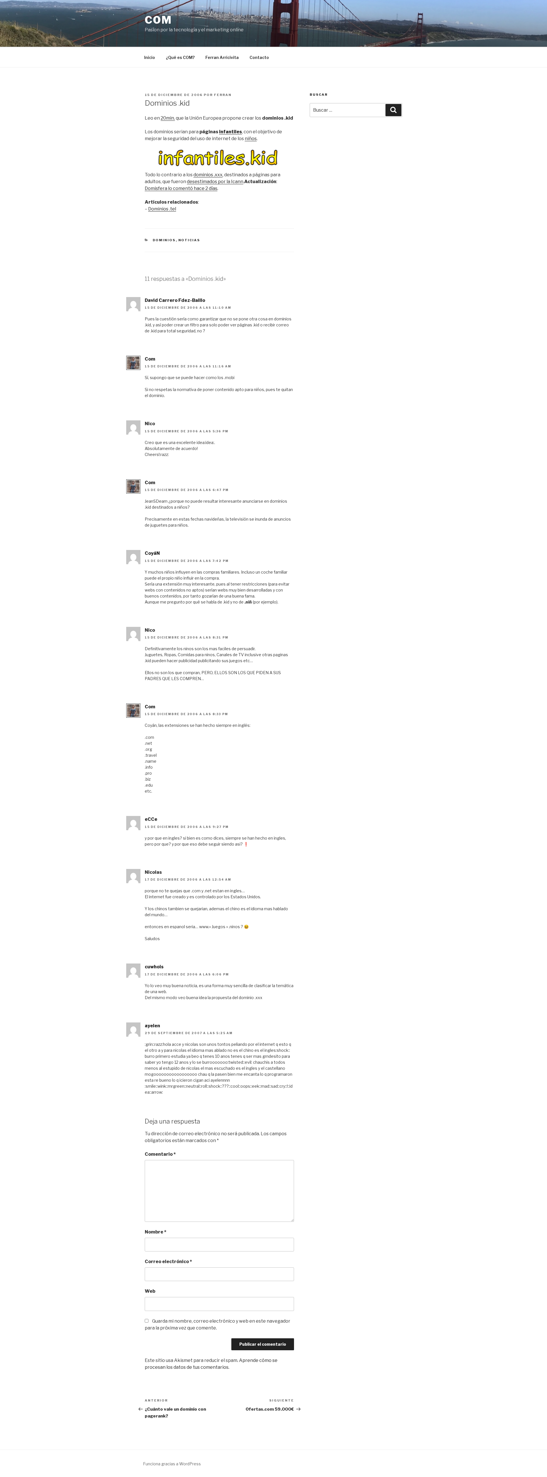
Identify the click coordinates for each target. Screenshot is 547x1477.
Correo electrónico (168, 1261)
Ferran (223, 95)
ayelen (152, 1025)
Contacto (259, 57)
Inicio (149, 57)
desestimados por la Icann (215, 181)
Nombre (155, 1232)
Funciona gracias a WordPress (172, 1463)
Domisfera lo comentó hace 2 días (181, 188)
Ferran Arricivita (222, 57)
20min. (168, 118)
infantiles (230, 131)
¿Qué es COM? (180, 57)
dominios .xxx (208, 174)
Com (158, 20)
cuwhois (154, 966)
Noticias (189, 240)
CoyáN (152, 553)
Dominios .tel (162, 209)
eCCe (151, 819)
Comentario (160, 1154)
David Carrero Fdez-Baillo (175, 300)
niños (251, 138)
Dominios (164, 240)
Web (150, 1291)
